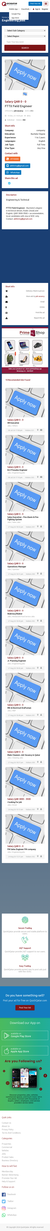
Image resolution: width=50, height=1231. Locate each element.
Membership (7, 1171)
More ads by (35, 296)
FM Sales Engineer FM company (21, 849)
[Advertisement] (25, 257)
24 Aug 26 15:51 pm (15, 857)
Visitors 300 (30, 574)
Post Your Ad (35, 4)
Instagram (11, 1208)
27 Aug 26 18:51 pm (15, 574)
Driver (14, 805)
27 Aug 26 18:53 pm (15, 527)
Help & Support (8, 1181)
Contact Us (6, 1123)
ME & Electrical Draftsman (19, 708)
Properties (6, 1144)
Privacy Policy (7, 1129)
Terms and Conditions (11, 1133)
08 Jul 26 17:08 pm (15, 430)
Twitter (10, 1201)
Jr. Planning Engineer (16, 661)
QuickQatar (25, 1227)
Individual (10, 120)
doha (28, 116)
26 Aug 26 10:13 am (15, 809)
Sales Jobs (16, 522)
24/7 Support (25, 948)
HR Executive (13, 423)
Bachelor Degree (38, 134)
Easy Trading (25, 966)
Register (45, 9)
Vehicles (5, 1150)
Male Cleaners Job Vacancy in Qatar (23, 755)
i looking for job (14, 802)
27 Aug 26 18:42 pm (15, 668)
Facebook (11, 1194)
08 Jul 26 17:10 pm (15, 477)
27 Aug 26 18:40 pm (15, 715)
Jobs (9, 426)
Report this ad (39, 318)
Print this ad (40, 312)
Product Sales (8, 1157)
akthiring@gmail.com (19, 166)
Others (15, 426)
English (42, 141)
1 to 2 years (40, 137)
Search (25, 48)
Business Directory (10, 1160)
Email (43, 302)
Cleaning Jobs (17, 758)
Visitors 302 (30, 621)
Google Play (16, 14)
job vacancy (18, 111)
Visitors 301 (30, 527)
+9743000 (14, 159)
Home (4, 17)
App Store (15, 18)
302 (24, 120)
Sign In (37, 9)
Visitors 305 (29, 477)
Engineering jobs (18, 473)
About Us (6, 1126)
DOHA (42, 307)
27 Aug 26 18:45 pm (15, 621)
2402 (31, 111)
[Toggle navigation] (46, 4)
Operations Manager (16, 566)
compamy (40, 130)
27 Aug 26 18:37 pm (15, 762)
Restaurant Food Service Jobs (23, 617)
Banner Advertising (10, 1175)
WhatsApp (15, 172)
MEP (14, 711)
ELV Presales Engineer (17, 470)
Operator (15, 569)
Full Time (41, 144)
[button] (8, 76)
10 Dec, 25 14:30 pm (15, 116)
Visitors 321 (29, 430)
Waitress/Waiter (14, 614)
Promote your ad (9, 1178)
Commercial (7, 1147)
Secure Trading (25, 928)
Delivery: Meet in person (35, 291)
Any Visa (41, 148)
